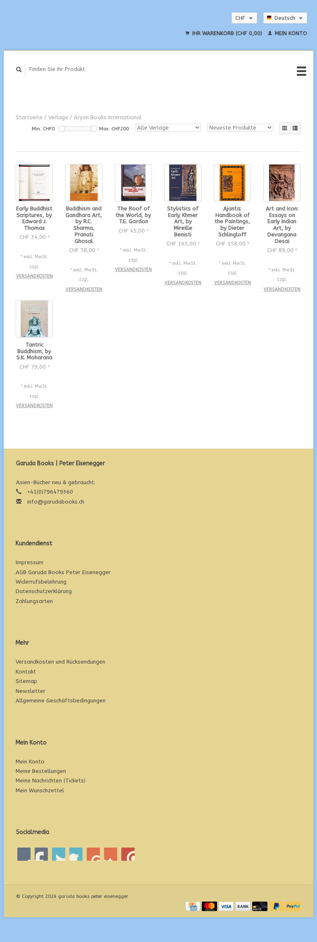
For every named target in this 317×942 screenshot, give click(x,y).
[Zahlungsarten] (193, 906)
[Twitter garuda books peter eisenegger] (41, 854)
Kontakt (26, 672)
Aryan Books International (108, 117)
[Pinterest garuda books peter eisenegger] (76, 854)
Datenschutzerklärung (44, 591)
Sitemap (26, 681)
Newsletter (30, 691)
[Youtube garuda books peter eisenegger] (93, 854)
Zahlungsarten (34, 601)
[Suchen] (19, 69)
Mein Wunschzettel (40, 790)
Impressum (29, 562)
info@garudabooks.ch (55, 502)
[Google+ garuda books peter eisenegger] (58, 854)
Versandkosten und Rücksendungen (60, 662)
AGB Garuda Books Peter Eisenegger (63, 572)
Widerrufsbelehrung (41, 582)
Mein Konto (290, 33)
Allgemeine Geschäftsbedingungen (61, 700)
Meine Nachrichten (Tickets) (50, 780)
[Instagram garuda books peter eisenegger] (128, 854)
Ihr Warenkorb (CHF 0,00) (227, 33)
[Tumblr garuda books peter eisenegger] (110, 854)
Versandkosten (34, 276)
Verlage (58, 117)
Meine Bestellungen (41, 771)
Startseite (29, 117)
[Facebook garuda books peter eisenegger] (24, 854)
